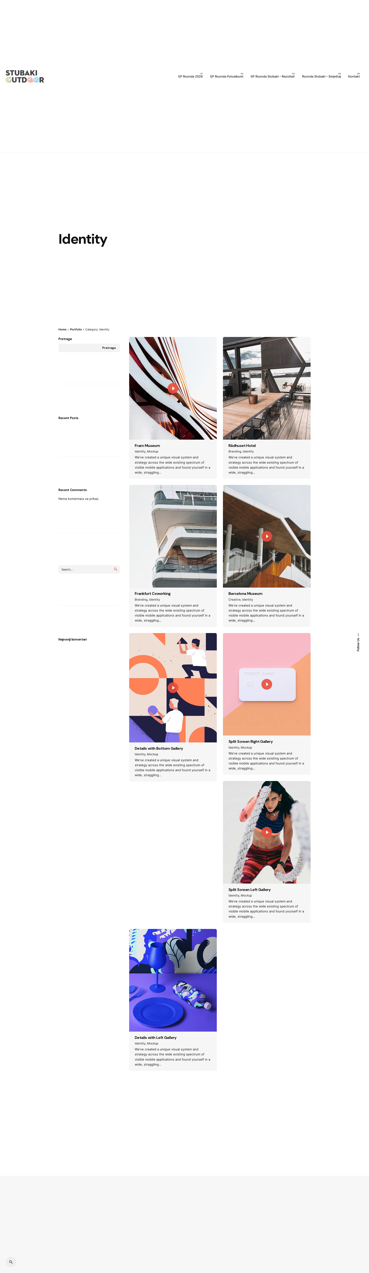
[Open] (140, 346)
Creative (235, 599)
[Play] (173, 388)
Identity (140, 451)
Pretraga (65, 339)
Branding (235, 451)
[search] (115, 569)
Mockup (152, 451)
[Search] (11, 1262)
